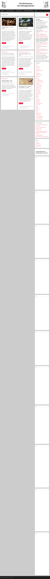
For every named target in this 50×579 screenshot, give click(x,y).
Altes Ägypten (38, 67)
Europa (22, 72)
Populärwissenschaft (39, 103)
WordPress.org (38, 146)
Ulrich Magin (31, 29)
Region (37, 106)
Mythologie (37, 96)
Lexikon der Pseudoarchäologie (28, 10)
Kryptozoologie (13, 72)
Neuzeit (37, 97)
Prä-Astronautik (21, 107)
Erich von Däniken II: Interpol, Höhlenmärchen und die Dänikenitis (42, 50)
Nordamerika (29, 72)
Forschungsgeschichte (39, 80)
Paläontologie (3, 73)
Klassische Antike (25, 72)
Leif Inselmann (13, 29)
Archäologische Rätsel (24, 106)
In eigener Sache (38, 87)
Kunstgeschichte (38, 93)
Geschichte (37, 83)
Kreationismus (9, 72)
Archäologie (21, 71)
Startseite (2, 10)
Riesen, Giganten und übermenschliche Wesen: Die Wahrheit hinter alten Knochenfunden (42, 35)
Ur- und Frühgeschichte (6, 71)
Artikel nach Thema (19, 10)
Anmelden (37, 142)
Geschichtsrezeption (39, 84)
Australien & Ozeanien (39, 74)
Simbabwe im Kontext (23, 28)
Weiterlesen (3, 68)
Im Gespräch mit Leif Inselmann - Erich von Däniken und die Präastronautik (42, 44)
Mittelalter (37, 94)
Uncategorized (38, 114)
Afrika (10, 71)
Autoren (36, 10)
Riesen (6, 73)
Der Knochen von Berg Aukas (8, 53)
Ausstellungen (38, 73)
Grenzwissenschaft (4, 72)
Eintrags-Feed (38, 143)
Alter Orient (26, 71)
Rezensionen (6, 94)
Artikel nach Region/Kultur (10, 10)
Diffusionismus (38, 76)
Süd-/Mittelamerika (38, 113)
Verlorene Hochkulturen (39, 117)
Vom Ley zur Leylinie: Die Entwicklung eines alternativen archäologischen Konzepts (41, 132)
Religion (37, 107)
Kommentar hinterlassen (6, 74)
